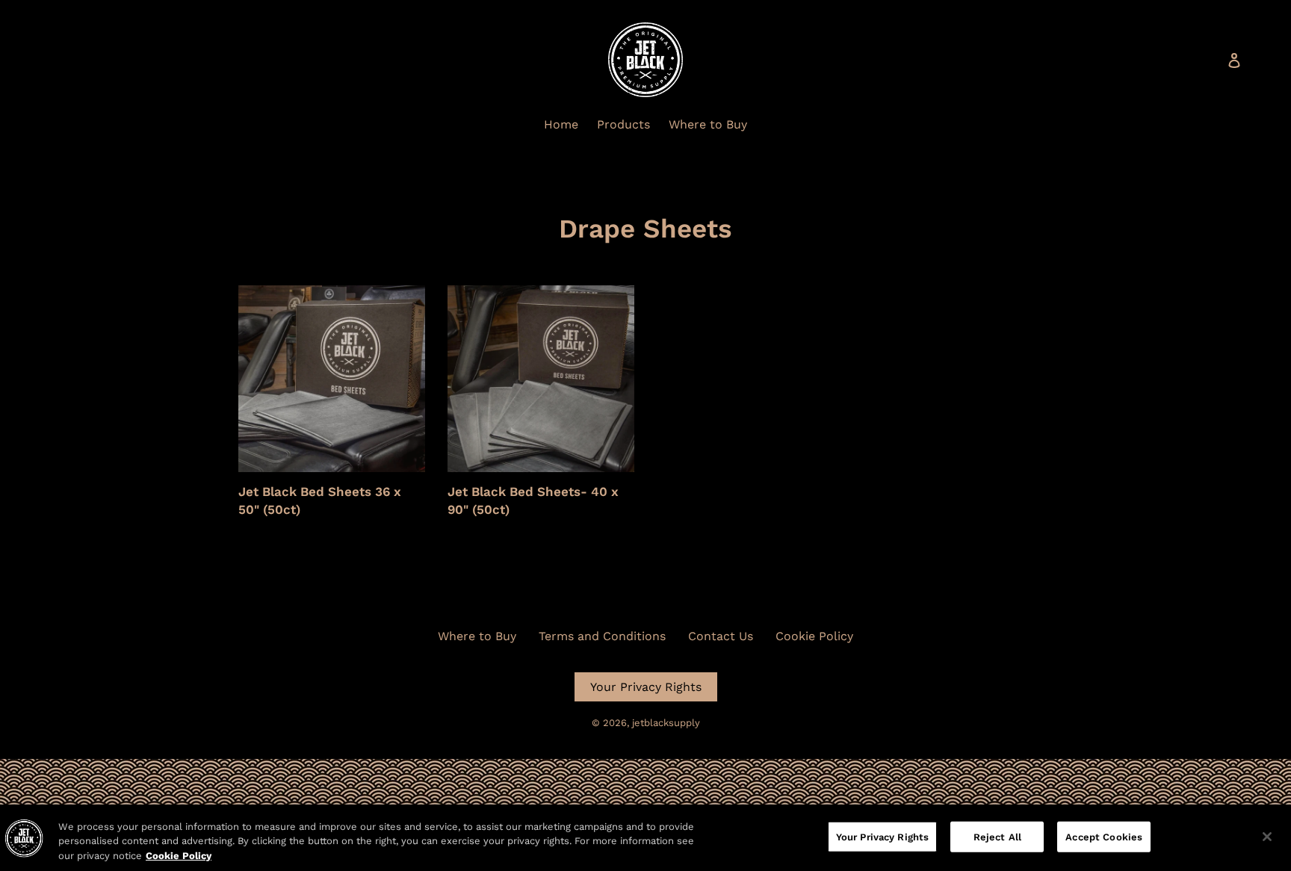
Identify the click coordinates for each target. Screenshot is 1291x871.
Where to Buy (477, 636)
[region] (645, 838)
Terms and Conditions (602, 636)
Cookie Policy (814, 636)
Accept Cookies (1103, 836)
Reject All (997, 836)
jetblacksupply (666, 722)
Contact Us (720, 636)
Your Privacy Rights (646, 687)
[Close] (1267, 836)
